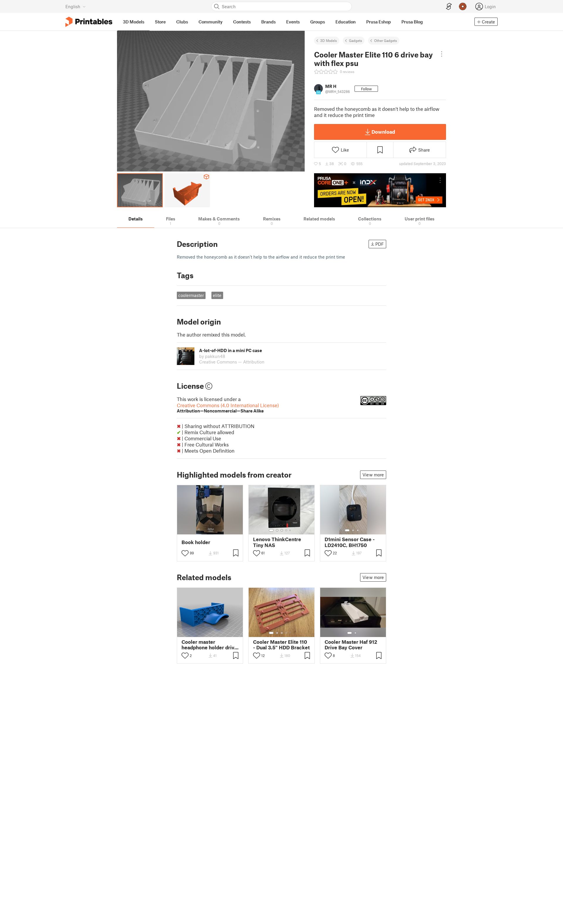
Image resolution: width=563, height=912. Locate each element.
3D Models (328, 40)
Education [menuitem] (345, 21)
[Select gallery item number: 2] (277, 530)
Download (383, 132)
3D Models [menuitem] (133, 21)
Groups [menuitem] (317, 21)
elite (217, 295)
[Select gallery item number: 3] (282, 530)
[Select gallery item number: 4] (286, 530)
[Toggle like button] (185, 553)
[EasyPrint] (449, 6)
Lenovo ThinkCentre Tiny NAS (277, 542)
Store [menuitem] (160, 21)
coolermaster (191, 295)
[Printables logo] (88, 22)
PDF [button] (379, 244)
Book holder (196, 542)
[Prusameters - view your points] (463, 6)
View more (373, 474)
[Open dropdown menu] (441, 53)
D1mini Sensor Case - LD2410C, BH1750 (350, 542)
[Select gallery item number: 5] (290, 530)
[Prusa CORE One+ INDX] (380, 190)
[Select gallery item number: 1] (271, 530)
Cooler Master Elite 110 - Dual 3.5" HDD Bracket (281, 644)
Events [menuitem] (293, 21)
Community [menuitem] (211, 21)
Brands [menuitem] (268, 21)
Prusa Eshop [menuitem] (378, 21)
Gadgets (355, 40)
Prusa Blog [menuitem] (412, 21)
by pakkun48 (212, 356)
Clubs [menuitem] (182, 21)
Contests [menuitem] (242, 21)
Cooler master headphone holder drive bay (209, 644)
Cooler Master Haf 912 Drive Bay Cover (351, 644)
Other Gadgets (385, 40)
